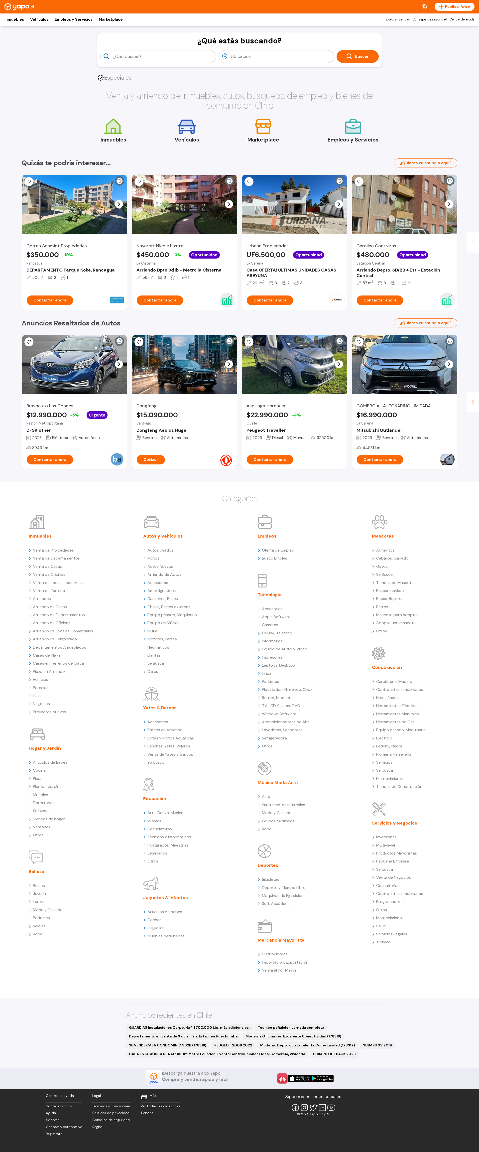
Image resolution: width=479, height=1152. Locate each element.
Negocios (41, 703)
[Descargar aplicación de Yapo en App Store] (299, 1078)
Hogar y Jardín (45, 748)
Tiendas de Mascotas (396, 582)
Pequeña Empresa (392, 861)
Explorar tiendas (398, 19)
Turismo (383, 942)
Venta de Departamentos (56, 558)
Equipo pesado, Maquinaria (172, 614)
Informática (272, 641)
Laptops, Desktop (278, 665)
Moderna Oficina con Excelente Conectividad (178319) (293, 1036)
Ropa (37, 934)
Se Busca (155, 663)
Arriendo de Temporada (55, 639)
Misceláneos (387, 697)
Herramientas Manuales (397, 714)
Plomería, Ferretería (393, 754)
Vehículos (39, 19)
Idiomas (154, 821)
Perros (382, 606)
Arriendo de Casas (50, 606)
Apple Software (276, 616)
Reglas (97, 1127)
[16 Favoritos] (28, 181)
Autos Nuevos (160, 566)
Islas (37, 695)
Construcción (387, 667)
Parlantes (270, 681)
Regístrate (54, 1134)
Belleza (36, 871)
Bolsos (39, 885)
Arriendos (42, 598)
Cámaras (270, 624)
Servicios (384, 762)
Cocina (39, 770)
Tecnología (270, 595)
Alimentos (385, 550)
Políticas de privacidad (110, 1113)
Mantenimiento (390, 778)
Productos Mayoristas (396, 853)
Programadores (390, 901)
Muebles (40, 794)
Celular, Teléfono (277, 633)
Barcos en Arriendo (165, 729)
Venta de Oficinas (49, 574)
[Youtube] (331, 1107)
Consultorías (387, 885)
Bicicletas (270, 879)
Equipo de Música (163, 622)
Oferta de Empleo (278, 550)
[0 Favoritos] (248, 181)
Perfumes (41, 917)
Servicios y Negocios (394, 823)
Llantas (154, 655)
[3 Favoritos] (248, 341)
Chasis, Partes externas (168, 606)
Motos (153, 558)
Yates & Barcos (160, 708)
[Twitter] (313, 1107)
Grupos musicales (278, 821)
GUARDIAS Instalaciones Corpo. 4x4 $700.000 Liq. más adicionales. (189, 1027)
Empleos (267, 536)
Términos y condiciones (111, 1106)
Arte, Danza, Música (165, 812)
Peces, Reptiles (389, 598)
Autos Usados (160, 550)
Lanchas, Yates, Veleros (168, 746)
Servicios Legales (391, 934)
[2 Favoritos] (359, 341)
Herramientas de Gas (395, 721)
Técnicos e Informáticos (169, 837)
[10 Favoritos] (359, 181)
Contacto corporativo (64, 1127)
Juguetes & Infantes (165, 898)
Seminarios (157, 853)
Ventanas (41, 827)
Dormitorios (44, 802)
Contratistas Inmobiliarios (399, 689)
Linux (266, 673)
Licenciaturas (159, 829)
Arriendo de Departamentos (59, 614)
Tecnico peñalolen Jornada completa (291, 1027)
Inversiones (386, 837)
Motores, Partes (162, 639)
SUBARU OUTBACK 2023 (334, 1054)
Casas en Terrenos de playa (58, 663)
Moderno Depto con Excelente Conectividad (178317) (307, 1045)
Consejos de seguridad (429, 19)
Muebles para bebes (166, 936)
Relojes (39, 926)
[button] (119, 204)
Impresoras (272, 657)
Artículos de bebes (164, 911)
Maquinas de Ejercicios (282, 895)
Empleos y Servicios (74, 19)
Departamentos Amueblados (59, 647)
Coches (154, 919)
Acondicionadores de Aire (286, 721)
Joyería (39, 893)
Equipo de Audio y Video (284, 649)
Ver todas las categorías (160, 1106)
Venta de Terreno (49, 590)
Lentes (39, 901)
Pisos (37, 778)
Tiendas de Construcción (399, 786)
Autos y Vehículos (163, 536)
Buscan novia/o (390, 590)
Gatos (382, 566)
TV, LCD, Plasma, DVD (281, 705)
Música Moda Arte (278, 783)
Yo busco (155, 762)
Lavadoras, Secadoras (282, 729)
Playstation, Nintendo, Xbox (287, 689)
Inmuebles (14, 19)
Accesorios (157, 582)
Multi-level (385, 845)
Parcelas (40, 687)
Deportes (268, 865)
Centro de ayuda (462, 19)
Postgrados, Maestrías (168, 845)
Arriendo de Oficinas (51, 622)
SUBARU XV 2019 (377, 1045)
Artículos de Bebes (50, 762)
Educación (154, 799)
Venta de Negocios (393, 877)
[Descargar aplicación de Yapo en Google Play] (322, 1078)
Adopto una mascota (396, 622)
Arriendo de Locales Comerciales (63, 631)
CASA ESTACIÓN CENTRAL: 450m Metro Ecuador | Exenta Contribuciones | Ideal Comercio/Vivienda (217, 1054)
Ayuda (51, 1113)
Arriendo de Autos (164, 574)
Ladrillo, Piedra (389, 746)
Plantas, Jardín (46, 786)
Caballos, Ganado (392, 558)
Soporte (53, 1120)
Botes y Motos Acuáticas (170, 738)
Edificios (40, 679)
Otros (38, 835)
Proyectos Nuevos (49, 712)
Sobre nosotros (59, 1106)
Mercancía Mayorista (281, 940)
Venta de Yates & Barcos (170, 754)
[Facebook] (295, 1107)
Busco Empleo (275, 558)
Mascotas (383, 536)
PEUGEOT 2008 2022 (233, 1045)
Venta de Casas (47, 566)
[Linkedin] (322, 1107)
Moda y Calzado (48, 909)
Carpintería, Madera (394, 681)
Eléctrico (384, 738)
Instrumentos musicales (283, 804)
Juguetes (155, 927)
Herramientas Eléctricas (398, 705)
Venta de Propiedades (53, 550)
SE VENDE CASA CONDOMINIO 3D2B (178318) (167, 1045)
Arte (266, 796)
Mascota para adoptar (397, 614)
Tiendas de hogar (49, 819)
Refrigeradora (274, 738)
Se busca (41, 810)
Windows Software (279, 714)
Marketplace (111, 19)
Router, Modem (276, 697)
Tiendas (147, 1113)
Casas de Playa (47, 655)
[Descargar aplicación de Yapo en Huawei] (282, 1078)
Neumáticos (158, 647)
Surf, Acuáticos (276, 903)
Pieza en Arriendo (49, 671)
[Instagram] (304, 1107)
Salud (381, 926)
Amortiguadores (162, 590)
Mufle (152, 631)
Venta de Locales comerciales (60, 582)
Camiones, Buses (162, 598)
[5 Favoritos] (138, 181)
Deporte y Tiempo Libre (283, 887)
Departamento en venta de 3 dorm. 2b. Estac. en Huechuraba (183, 1036)
